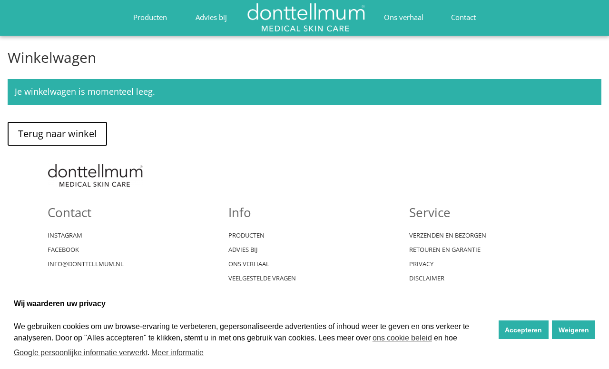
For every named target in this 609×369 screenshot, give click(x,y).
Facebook (63, 250)
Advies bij (211, 17)
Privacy (421, 264)
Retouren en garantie (445, 250)
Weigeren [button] (574, 330)
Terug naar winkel (57, 133)
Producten (150, 17)
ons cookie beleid (402, 338)
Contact (463, 17)
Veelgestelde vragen (262, 278)
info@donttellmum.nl (86, 264)
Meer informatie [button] (177, 353)
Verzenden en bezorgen (447, 235)
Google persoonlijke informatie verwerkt (80, 353)
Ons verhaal (403, 17)
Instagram (65, 235)
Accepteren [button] (523, 330)
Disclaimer (426, 278)
